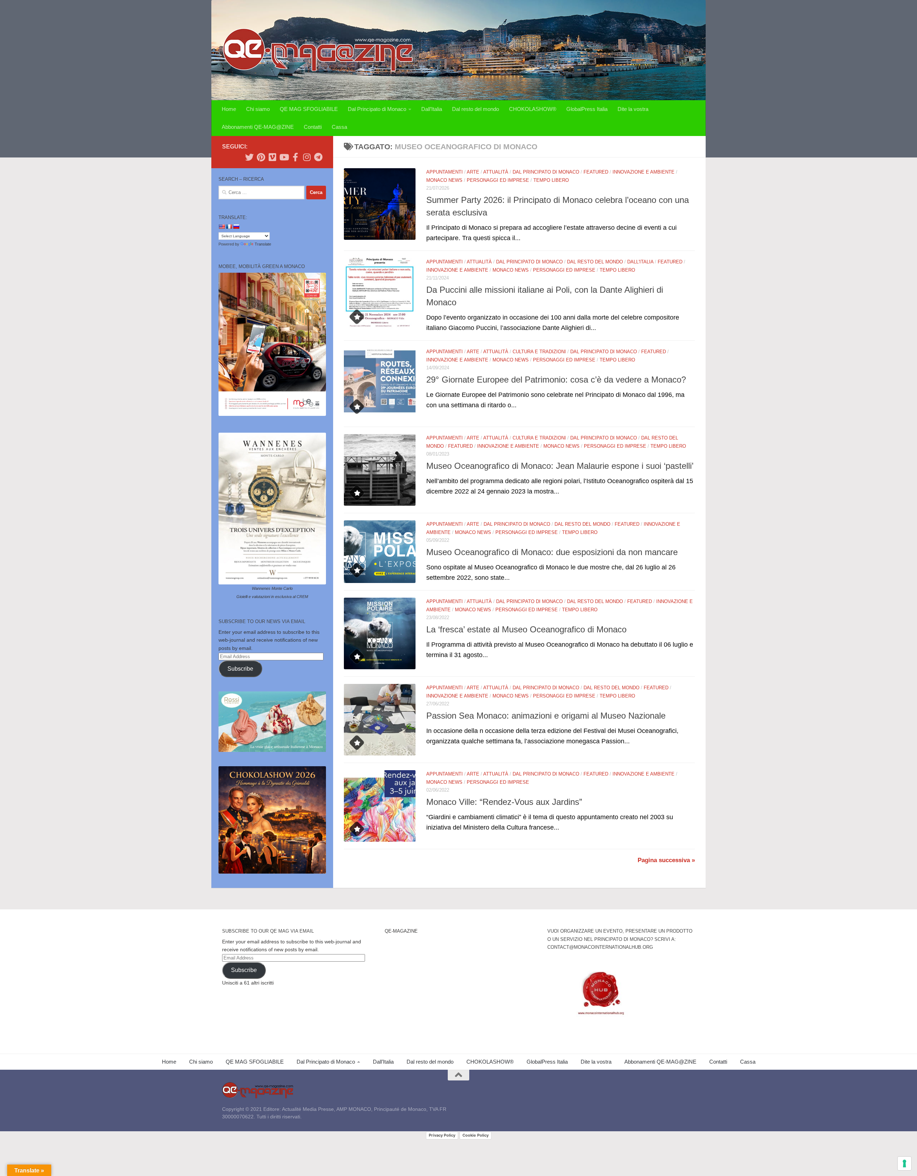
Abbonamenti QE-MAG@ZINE (258, 127)
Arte (473, 172)
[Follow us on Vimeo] (272, 157)
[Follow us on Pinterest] (260, 157)
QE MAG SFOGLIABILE (309, 109)
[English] (222, 226)
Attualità (495, 172)
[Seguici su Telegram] (318, 157)
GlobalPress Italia (587, 109)
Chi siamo (258, 109)
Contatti (313, 127)
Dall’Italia (431, 109)
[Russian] (236, 226)
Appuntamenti (444, 172)
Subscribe (240, 669)
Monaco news (444, 180)
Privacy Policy (442, 1135)
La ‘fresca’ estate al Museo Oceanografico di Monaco (526, 629)
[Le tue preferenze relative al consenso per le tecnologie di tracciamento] (904, 1163)
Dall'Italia (640, 261)
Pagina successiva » (666, 860)
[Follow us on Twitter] (249, 157)
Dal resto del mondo (475, 109)
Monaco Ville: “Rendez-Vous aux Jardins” (504, 802)
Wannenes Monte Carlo (272, 588)
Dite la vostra (633, 109)
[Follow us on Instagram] (306, 157)
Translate (263, 244)
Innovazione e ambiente (643, 172)
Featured (596, 172)
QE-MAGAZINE (401, 931)
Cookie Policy (475, 1135)
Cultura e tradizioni (539, 351)
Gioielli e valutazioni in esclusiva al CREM (272, 596)
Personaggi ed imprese (498, 180)
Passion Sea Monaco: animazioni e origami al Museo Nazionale (546, 715)
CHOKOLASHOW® (532, 109)
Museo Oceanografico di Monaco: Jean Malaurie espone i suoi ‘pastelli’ (559, 466)
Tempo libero (551, 180)
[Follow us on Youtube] (283, 157)
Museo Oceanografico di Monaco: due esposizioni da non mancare (552, 552)
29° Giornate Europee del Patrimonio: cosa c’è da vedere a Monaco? (556, 379)
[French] (229, 226)
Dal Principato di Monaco (377, 109)
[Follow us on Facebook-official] (295, 157)
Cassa (339, 127)
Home (229, 109)
